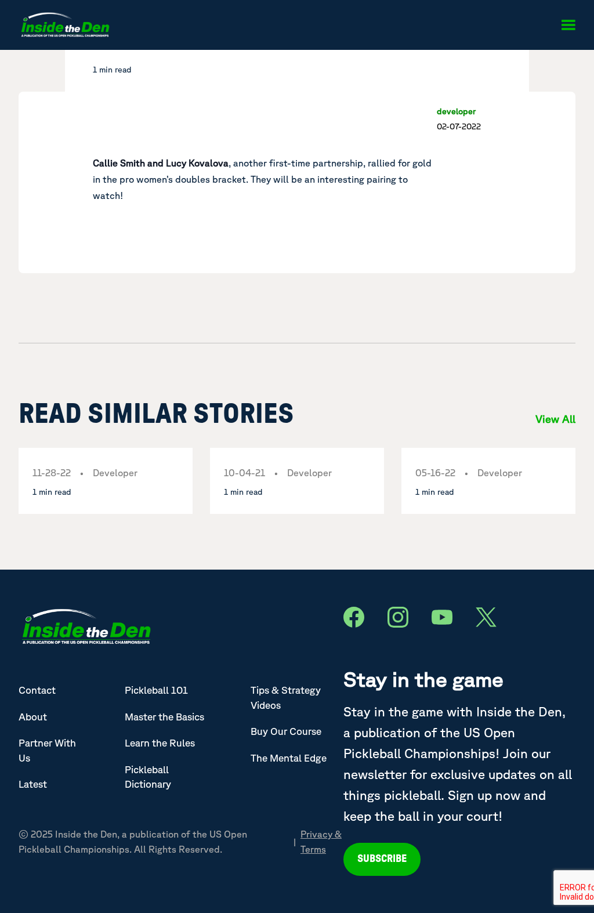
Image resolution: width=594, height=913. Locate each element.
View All (555, 418)
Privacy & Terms (321, 841)
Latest (33, 783)
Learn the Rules (160, 742)
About (33, 716)
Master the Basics (164, 716)
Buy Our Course (286, 731)
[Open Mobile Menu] (568, 25)
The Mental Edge (289, 757)
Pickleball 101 (156, 689)
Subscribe (382, 859)
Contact (37, 689)
